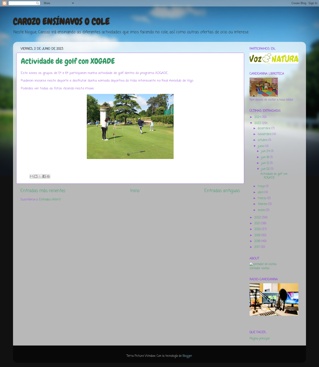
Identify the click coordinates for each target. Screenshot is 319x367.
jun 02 (266, 169)
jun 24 (266, 151)
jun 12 (265, 163)
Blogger (187, 356)
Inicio (135, 191)
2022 (258, 217)
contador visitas (260, 268)
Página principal (260, 338)
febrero (263, 204)
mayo (262, 186)
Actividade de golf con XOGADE (68, 61)
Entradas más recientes (43, 191)
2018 (257, 241)
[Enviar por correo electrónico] (32, 176)
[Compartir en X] (40, 176)
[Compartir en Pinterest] (48, 176)
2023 (258, 123)
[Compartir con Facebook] (44, 176)
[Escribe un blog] (36, 176)
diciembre (264, 128)
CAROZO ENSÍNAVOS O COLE (61, 21)
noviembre (265, 134)
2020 (258, 229)
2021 (257, 223)
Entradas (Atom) (50, 199)
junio (261, 146)
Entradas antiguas (222, 191)
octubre (263, 140)
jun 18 (265, 157)
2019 (257, 235)
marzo (262, 198)
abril (261, 192)
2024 (258, 117)
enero (262, 210)
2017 (257, 247)
